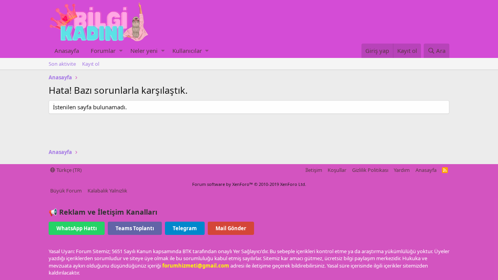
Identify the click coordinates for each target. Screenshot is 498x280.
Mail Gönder (231, 228)
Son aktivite (62, 63)
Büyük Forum (66, 190)
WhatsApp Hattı (76, 228)
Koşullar (337, 169)
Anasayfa (66, 50)
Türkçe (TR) (68, 169)
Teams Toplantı (135, 228)
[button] (120, 51)
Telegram (185, 228)
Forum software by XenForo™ (249, 184)
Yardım (402, 169)
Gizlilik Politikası (370, 169)
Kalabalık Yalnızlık (107, 190)
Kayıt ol (90, 63)
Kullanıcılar (187, 50)
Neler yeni (144, 50)
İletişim (313, 169)
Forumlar (103, 50)
